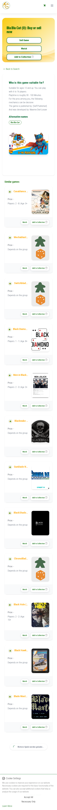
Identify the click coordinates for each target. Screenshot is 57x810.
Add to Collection (22, 57)
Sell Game (24, 40)
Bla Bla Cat (15, 122)
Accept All (28, 797)
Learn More (7, 806)
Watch (24, 48)
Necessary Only (28, 801)
